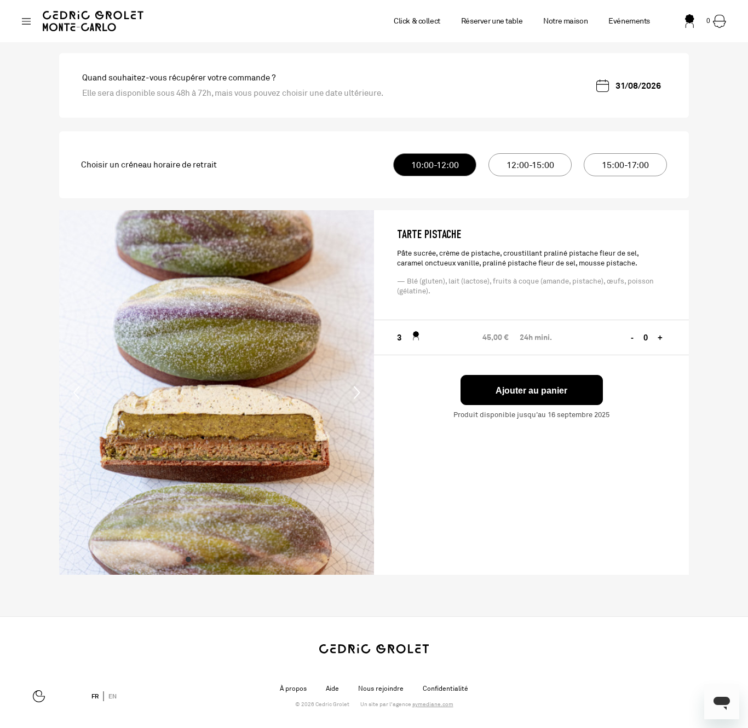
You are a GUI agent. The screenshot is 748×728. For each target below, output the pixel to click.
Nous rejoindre (381, 688)
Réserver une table (491, 21)
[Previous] (77, 392)
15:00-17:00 (625, 165)
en (112, 696)
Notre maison (565, 21)
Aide (332, 688)
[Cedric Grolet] (93, 21)
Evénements (629, 21)
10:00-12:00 (435, 165)
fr (95, 696)
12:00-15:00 (530, 165)
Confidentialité (445, 688)
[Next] (356, 392)
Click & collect (417, 21)
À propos (293, 688)
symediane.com (432, 704)
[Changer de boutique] (26, 21)
